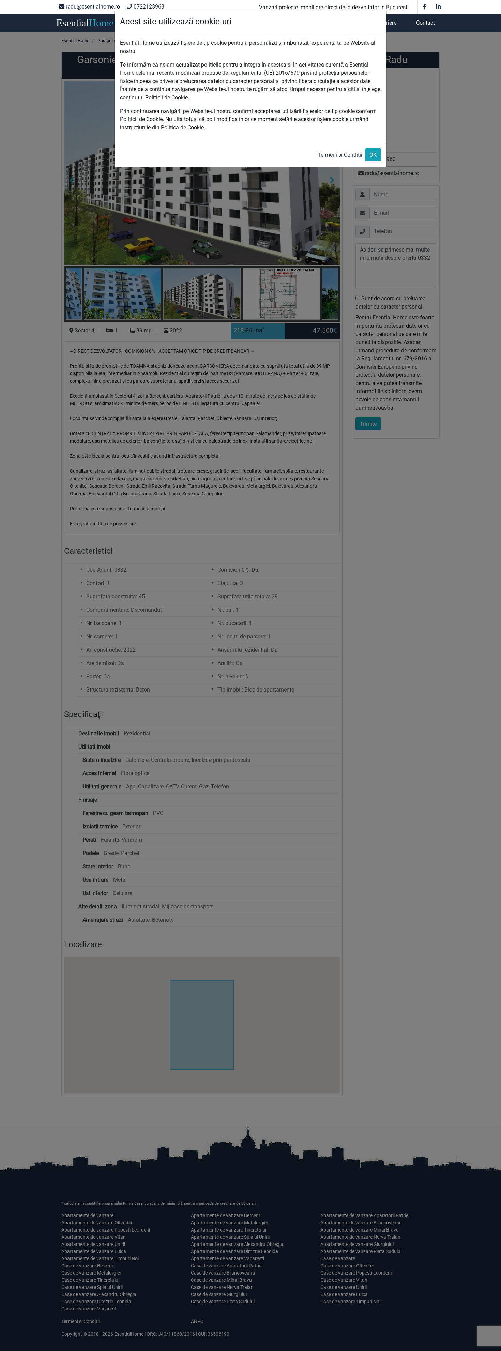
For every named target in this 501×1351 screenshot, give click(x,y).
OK (373, 155)
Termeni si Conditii (340, 155)
